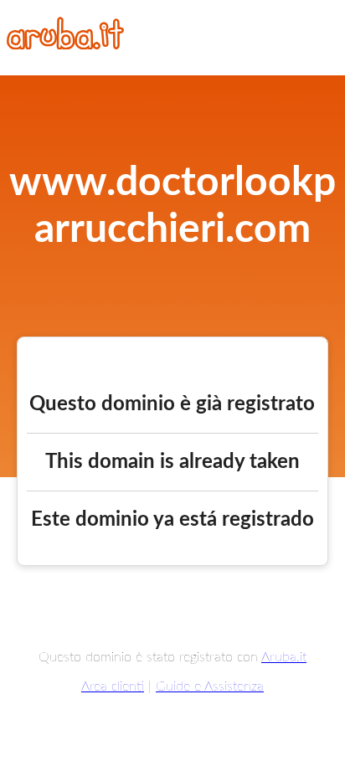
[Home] (65, 45)
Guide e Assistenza (210, 686)
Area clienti (112, 686)
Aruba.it (283, 657)
